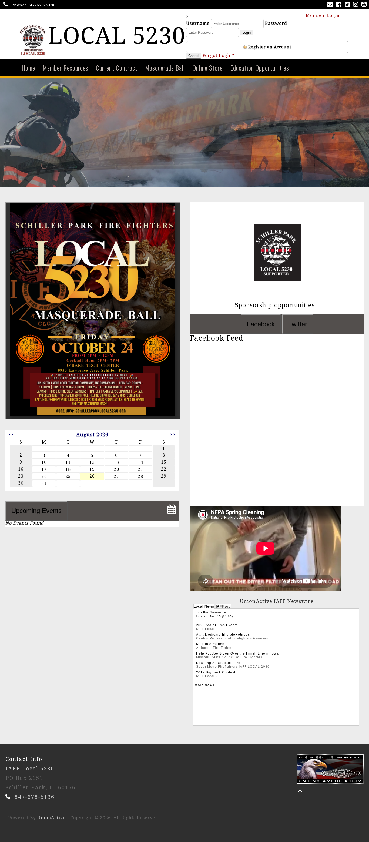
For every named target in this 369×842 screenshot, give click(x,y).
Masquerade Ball (165, 67)
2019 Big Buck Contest (215, 672)
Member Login (323, 15)
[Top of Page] (300, 791)
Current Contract (116, 67)
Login (246, 33)
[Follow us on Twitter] (348, 5)
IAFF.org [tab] (223, 606)
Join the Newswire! (211, 612)
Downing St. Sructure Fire (218, 663)
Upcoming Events (36, 510)
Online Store (208, 67)
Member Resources (65, 67)
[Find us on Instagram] (356, 5)
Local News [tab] (204, 606)
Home (28, 67)
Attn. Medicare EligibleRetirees (223, 634)
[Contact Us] (331, 5)
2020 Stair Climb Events (217, 625)
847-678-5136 (42, 5)
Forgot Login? (218, 55)
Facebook (261, 324)
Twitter (297, 324)
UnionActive (51, 817)
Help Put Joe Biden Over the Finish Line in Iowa (237, 653)
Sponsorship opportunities (275, 305)
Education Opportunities (259, 67)
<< (12, 434)
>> (173, 434)
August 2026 (92, 434)
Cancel (193, 56)
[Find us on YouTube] (365, 5)
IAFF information (210, 644)
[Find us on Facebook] (340, 5)
